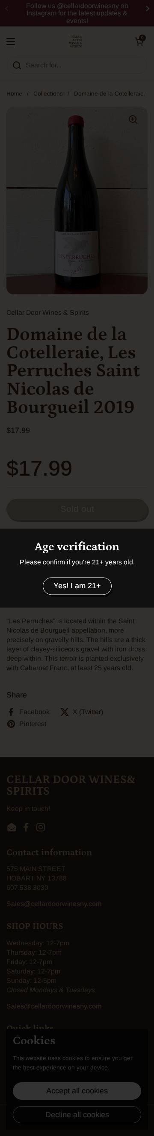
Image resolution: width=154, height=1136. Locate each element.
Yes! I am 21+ (77, 586)
